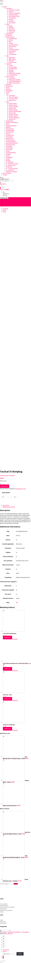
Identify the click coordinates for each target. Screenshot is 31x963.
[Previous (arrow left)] (0, 962)
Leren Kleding (12, 54)
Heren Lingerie (10, 76)
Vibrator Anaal (13, 103)
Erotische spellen (13, 14)
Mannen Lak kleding (14, 83)
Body (10, 41)
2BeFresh (10, 933)
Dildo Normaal (13, 62)
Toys (7, 94)
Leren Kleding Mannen (15, 81)
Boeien (10, 26)
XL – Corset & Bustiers (12, 168)
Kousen (11, 48)
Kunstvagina (9, 86)
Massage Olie (9, 138)
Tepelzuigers (9, 136)
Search (15, 883)
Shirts (7, 124)
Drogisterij (9, 64)
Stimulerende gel (10, 144)
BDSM (7, 24)
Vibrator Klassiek (13, 106)
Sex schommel (9, 132)
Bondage (11, 27)
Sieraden (8, 154)
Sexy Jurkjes (9, 149)
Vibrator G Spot (13, 105)
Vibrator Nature (13, 110)
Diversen (11, 11)
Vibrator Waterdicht (14, 117)
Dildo (7, 56)
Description (6, 505)
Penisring (8, 89)
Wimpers (8, 160)
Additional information (9, 507)
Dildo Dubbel (12, 59)
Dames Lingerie (10, 37)
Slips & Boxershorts (11, 125)
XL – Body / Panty (10, 165)
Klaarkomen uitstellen (15, 73)
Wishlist (3, 184)
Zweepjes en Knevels (11, 171)
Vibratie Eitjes (9, 121)
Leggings (11, 52)
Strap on (8, 133)
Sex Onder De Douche (12, 143)
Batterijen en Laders (14, 10)
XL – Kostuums (10, 170)
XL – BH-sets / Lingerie (12, 163)
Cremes (11, 65)
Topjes (8, 156)
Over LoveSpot (7, 173)
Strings (8, 151)
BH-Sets (11, 40)
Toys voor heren (13, 98)
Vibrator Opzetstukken (15, 111)
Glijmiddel (11, 71)
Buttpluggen (9, 33)
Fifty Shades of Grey (14, 16)
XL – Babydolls (10, 162)
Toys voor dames (13, 97)
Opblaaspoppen (10, 130)
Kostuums (11, 21)
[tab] (17, 505)
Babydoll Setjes (13, 38)
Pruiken (8, 159)
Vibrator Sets (12, 113)
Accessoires (9, 8)
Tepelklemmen (10, 135)
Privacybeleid (25, 932)
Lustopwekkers (13, 75)
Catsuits (11, 43)
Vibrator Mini (12, 108)
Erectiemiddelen (13, 68)
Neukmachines (10, 129)
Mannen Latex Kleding (12, 122)
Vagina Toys (12, 100)
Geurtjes (11, 70)
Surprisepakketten (11, 152)
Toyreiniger (12, 95)
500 (17, 602)
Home (4, 201)
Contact (5, 175)
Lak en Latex (12, 22)
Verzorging (9, 146)
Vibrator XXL (12, 119)
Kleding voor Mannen (14, 79)
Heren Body (12, 78)
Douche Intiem (13, 67)
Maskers (8, 127)
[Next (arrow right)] (2, 962)
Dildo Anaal (12, 57)
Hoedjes (11, 19)
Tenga (7, 92)
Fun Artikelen (12, 18)
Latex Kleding (12, 51)
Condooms (9, 35)
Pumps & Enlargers (11, 141)
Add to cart (4, 486)
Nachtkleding (9, 148)
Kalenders (8, 84)
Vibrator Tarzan (13, 116)
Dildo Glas (11, 60)
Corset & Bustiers (13, 45)
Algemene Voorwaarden (13, 932)
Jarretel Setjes (12, 46)
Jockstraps (11, 32)
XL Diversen (9, 167)
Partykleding (9, 157)
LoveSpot (5, 208)
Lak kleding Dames (14, 49)
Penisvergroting (10, 140)
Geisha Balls (12, 30)
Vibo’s (7, 102)
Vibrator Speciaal (13, 114)
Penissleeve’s (9, 91)
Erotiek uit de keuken (14, 13)
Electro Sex (12, 29)
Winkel (5, 6)
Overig (7, 87)
